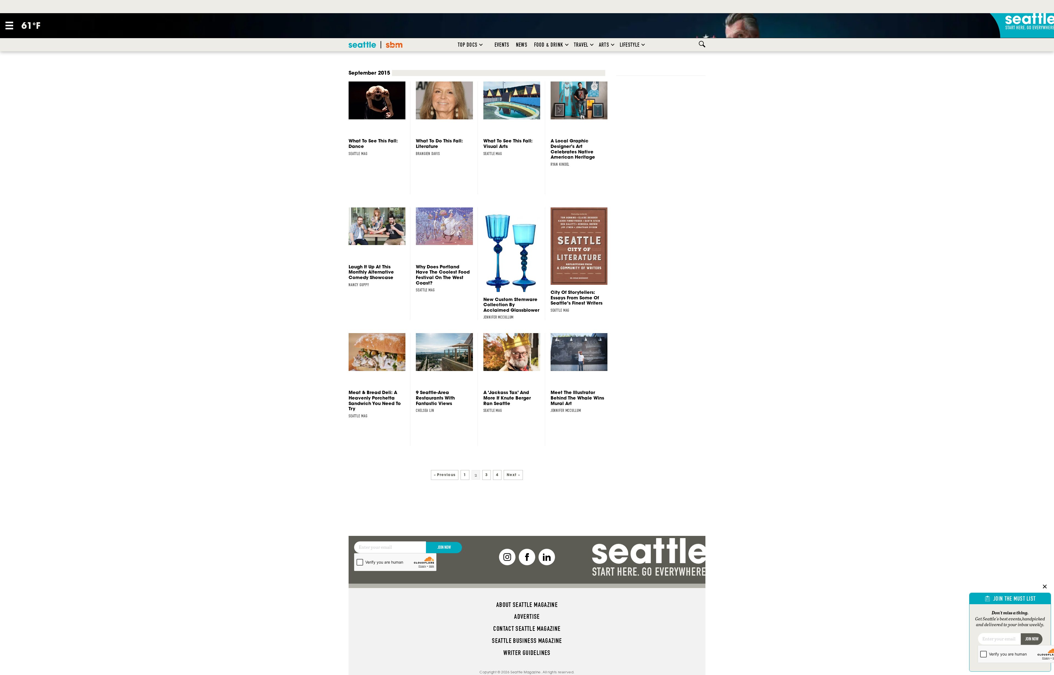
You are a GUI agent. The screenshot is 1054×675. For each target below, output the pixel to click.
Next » (513, 475)
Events (502, 44)
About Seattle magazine (527, 605)
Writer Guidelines (527, 653)
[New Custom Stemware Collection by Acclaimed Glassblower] (514, 263)
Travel (581, 44)
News (521, 44)
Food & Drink (548, 44)
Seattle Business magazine (527, 641)
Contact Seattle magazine (526, 628)
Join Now (444, 547)
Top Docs (467, 44)
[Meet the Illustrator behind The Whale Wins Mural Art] (581, 373)
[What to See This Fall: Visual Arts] (514, 118)
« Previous (445, 475)
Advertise (527, 616)
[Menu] (9, 25)
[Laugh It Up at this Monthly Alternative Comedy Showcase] (379, 247)
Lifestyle (630, 44)
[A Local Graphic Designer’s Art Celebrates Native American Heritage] (581, 124)
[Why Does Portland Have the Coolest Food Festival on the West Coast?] (447, 250)
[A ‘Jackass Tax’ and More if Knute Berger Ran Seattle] (514, 373)
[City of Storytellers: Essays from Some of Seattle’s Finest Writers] (581, 260)
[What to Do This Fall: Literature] (447, 118)
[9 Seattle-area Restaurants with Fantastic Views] (447, 373)
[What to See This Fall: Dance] (379, 118)
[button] (480, 44)
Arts (604, 44)
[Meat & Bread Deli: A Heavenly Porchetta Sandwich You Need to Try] (379, 375)
